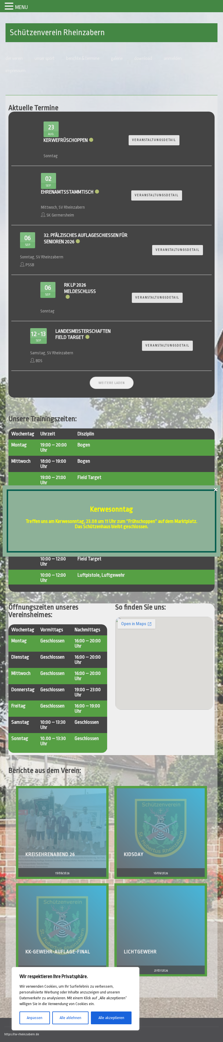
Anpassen (34, 1018)
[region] (75, 998)
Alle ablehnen (70, 1018)
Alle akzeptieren (111, 1018)
